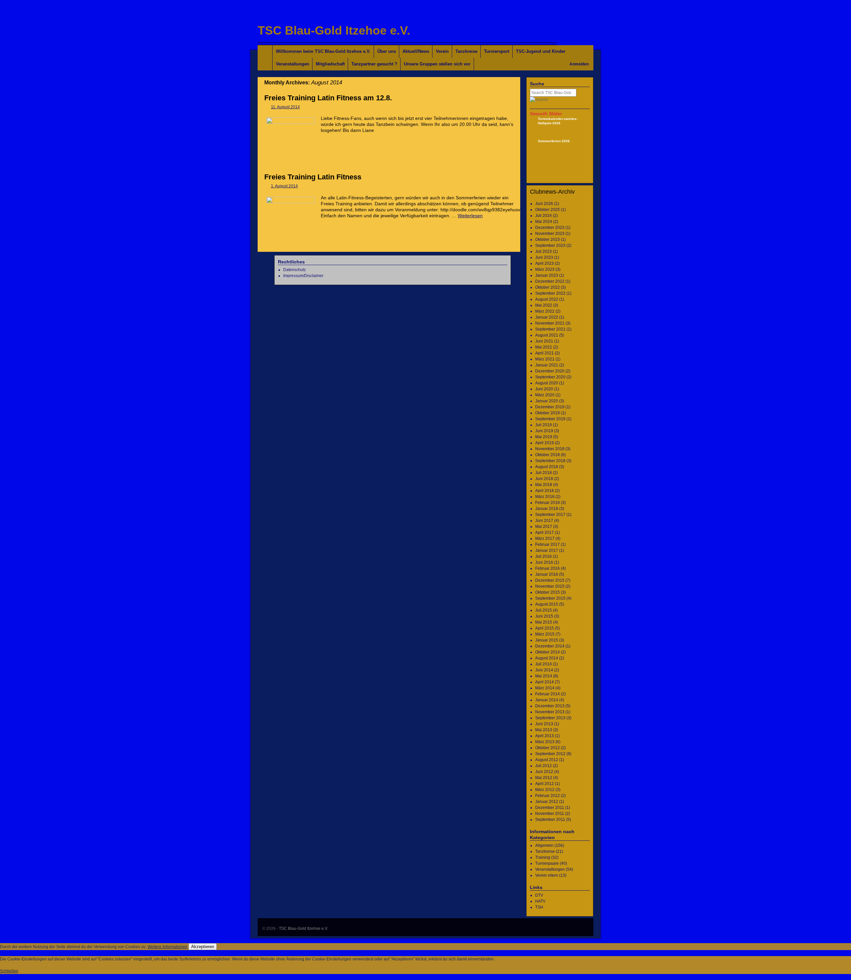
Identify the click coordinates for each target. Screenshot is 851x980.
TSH (539, 907)
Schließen (9, 971)
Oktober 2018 (547, 454)
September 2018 (550, 460)
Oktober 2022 (547, 287)
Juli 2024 (543, 215)
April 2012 (544, 783)
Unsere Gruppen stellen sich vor (437, 63)
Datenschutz (294, 269)
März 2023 (544, 269)
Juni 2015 (544, 616)
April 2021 (544, 353)
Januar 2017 (546, 550)
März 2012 (544, 789)
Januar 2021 (546, 365)
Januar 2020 (546, 401)
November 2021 (549, 323)
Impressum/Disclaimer (303, 275)
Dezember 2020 (549, 371)
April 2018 (544, 490)
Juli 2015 (543, 610)
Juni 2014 (544, 670)
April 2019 (544, 443)
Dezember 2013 (549, 706)
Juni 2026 (544, 203)
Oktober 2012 (547, 747)
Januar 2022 (546, 317)
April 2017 (544, 532)
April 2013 (544, 736)
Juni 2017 (544, 520)
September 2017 (550, 514)
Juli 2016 (543, 556)
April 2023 (544, 263)
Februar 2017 (547, 544)
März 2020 (544, 395)
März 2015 (544, 634)
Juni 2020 (544, 389)
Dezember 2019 (549, 407)
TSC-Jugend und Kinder (540, 51)
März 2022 (544, 311)
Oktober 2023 (547, 239)
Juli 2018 (543, 472)
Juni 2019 (544, 431)
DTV (539, 895)
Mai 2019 (543, 437)
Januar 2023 (546, 275)
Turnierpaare (547, 863)
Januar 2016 (546, 574)
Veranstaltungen (292, 63)
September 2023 (550, 245)
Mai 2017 (543, 526)
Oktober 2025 (547, 209)
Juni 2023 (544, 257)
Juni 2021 (544, 341)
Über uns (386, 51)
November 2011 (549, 813)
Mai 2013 (543, 730)
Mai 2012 (543, 777)
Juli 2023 (543, 251)
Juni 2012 (544, 771)
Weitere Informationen (167, 946)
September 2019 (550, 419)
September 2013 (550, 718)
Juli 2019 (543, 425)
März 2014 (544, 688)
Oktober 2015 (547, 592)
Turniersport (496, 51)
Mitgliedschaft (330, 63)
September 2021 (550, 329)
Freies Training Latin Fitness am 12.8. (328, 98)
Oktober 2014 (547, 652)
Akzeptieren (202, 946)
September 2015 (550, 598)
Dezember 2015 (549, 580)
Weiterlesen (470, 215)
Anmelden (579, 64)
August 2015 (546, 604)
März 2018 (544, 496)
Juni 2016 (544, 562)
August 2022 (546, 299)
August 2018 (546, 466)
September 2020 (550, 377)
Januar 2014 (546, 700)
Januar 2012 (546, 801)
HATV (540, 901)
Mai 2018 (543, 484)
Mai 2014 (543, 676)
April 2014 (544, 682)
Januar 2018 (546, 508)
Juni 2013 (544, 724)
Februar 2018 (547, 502)
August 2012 (546, 759)
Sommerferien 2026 (554, 141)
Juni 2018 (544, 478)
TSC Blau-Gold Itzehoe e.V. (334, 30)
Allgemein (544, 845)
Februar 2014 (547, 694)
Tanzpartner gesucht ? (374, 63)
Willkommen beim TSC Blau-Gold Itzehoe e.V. (323, 51)
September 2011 (550, 819)
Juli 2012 (543, 765)
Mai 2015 (543, 622)
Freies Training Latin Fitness (312, 177)
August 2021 (546, 335)
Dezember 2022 (549, 281)
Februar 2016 (547, 568)
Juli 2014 (543, 664)
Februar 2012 (547, 795)
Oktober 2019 (547, 413)
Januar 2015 (546, 640)
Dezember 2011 (549, 807)
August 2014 (546, 658)
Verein (442, 51)
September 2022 (550, 293)
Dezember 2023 (549, 227)
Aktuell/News (416, 51)
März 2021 (544, 359)
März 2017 (544, 538)
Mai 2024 (543, 221)
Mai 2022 (543, 305)
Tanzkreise (466, 51)
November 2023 (549, 233)
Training (542, 857)
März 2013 (544, 741)
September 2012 (550, 753)
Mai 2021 (543, 347)
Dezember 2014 (549, 646)
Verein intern (546, 875)
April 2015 (544, 628)
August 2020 (546, 383)
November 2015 (549, 586)
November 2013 (549, 712)
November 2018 (549, 448)
